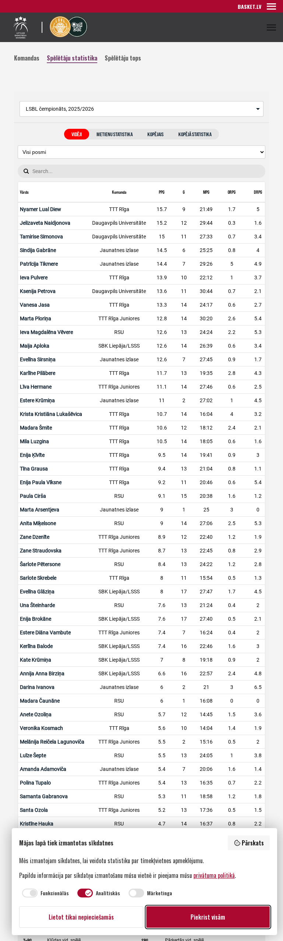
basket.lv (249, 6)
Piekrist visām (208, 917)
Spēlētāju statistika (72, 57)
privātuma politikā (214, 875)
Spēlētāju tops (123, 57)
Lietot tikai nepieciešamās (81, 917)
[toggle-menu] (271, 6)
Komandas (26, 57)
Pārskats (253, 842)
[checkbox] (44, 893)
